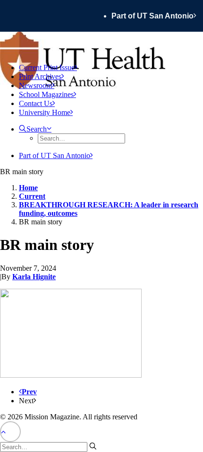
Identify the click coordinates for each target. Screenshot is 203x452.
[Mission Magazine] (101, 43)
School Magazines (46, 94)
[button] (35, 129)
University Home (44, 112)
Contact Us (35, 103)
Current (32, 196)
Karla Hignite (34, 277)
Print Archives (40, 76)
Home (28, 188)
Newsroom (35, 85)
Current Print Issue (47, 67)
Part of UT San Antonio (152, 16)
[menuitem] (157, 15)
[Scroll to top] (10, 431)
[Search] (48, 447)
